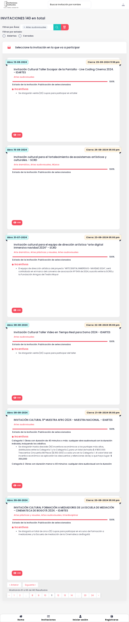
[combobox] (37, 27)
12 (58, 595)
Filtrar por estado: (12, 31)
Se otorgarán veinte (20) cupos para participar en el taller (47, 93)
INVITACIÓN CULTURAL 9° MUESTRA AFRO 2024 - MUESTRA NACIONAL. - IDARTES (63, 419)
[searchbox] (49, 27)
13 (65, 595)
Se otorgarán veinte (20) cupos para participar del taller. (47, 353)
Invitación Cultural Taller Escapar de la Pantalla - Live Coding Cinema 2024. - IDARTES (64, 71)
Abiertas (11, 35)
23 (85, 595)
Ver (19, 134)
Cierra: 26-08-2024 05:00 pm (103, 149)
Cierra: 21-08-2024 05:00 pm (103, 412)
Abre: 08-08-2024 (17, 325)
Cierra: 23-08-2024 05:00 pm (103, 237)
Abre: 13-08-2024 (17, 62)
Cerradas (28, 35)
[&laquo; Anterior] (9, 595)
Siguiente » (30, 584)
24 (92, 595)
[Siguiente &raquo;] (98, 595)
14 (72, 595)
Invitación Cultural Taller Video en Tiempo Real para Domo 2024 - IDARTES (62, 332)
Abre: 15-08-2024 (17, 149)
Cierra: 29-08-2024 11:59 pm (104, 62)
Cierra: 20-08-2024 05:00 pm (103, 500)
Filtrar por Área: (11, 27)
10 (45, 595)
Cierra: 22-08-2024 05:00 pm (103, 325)
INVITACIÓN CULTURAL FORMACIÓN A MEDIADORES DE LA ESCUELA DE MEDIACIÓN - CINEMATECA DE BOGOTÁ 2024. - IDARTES (64, 509)
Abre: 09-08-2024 (17, 500)
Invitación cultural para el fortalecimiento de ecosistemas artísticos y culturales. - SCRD (60, 159)
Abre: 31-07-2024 (17, 237)
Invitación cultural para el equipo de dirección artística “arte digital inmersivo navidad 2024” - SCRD (58, 246)
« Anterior (14, 584)
